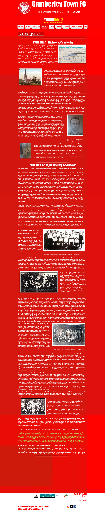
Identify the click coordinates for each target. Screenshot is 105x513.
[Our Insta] (67, 506)
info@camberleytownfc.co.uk (30, 509)
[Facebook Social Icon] (75, 506)
